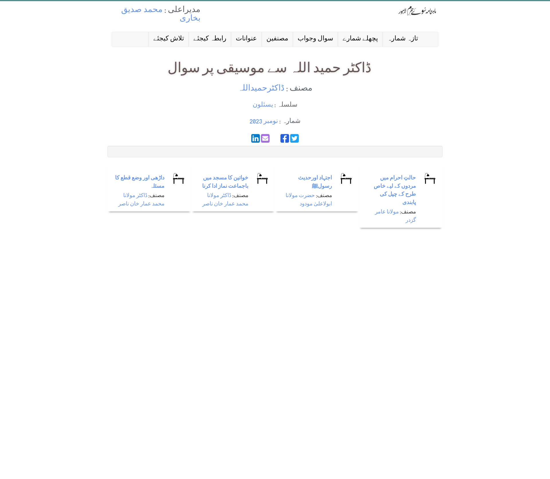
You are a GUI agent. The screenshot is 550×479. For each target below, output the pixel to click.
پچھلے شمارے (360, 39)
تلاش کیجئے (168, 39)
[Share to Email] (265, 138)
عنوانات (246, 39)
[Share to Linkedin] (255, 138)
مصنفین (277, 39)
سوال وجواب (315, 39)
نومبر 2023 (264, 121)
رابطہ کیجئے (209, 39)
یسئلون (263, 105)
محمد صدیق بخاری (161, 15)
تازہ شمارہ (402, 39)
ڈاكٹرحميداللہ (261, 89)
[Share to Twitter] (294, 138)
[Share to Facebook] (284, 138)
